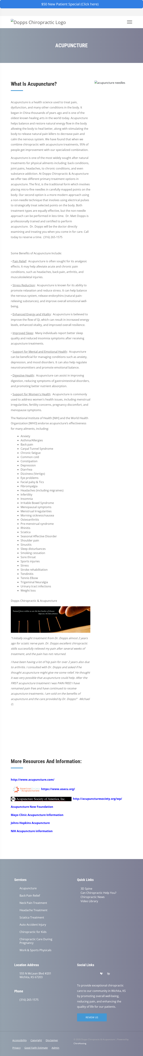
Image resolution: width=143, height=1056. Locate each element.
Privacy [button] (16, 1047)
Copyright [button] (36, 1040)
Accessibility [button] (19, 1040)
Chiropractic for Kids (33, 932)
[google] (79, 974)
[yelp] (94, 974)
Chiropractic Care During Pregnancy (36, 941)
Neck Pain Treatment (33, 903)
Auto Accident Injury (33, 924)
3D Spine (86, 889)
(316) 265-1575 (29, 1000)
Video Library (89, 901)
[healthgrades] (101, 974)
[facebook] (86, 974)
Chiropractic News (93, 897)
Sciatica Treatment (32, 917)
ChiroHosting (80, 1043)
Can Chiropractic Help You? (98, 893)
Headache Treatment (33, 910)
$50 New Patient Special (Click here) (70, 4)
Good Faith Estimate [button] (36, 1047)
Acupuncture (28, 888)
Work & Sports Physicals (35, 950)
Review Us (92, 1017)
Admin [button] (55, 1047)
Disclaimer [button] (52, 1040)
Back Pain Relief (30, 895)
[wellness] (108, 974)
